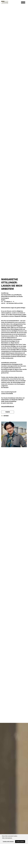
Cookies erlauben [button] (20, 841)
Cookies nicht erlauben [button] (8, 841)
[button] (5, 416)
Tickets (7, 412)
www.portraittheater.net (7, 406)
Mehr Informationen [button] (7, 838)
